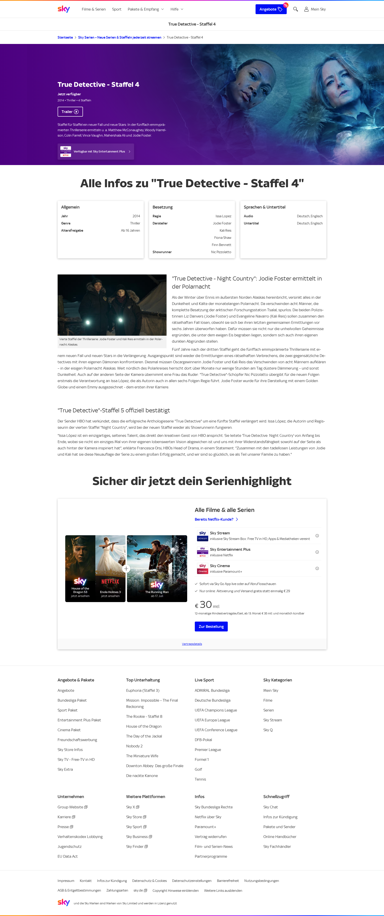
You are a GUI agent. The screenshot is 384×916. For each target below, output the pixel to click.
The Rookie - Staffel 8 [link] (144, 716)
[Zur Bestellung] (126, 568)
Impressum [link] (66, 881)
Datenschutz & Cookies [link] (149, 881)
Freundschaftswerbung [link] (77, 740)
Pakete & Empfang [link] (143, 9)
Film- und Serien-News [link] (214, 846)
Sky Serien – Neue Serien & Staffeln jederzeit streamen (119, 37)
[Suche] (295, 9)
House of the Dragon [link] (144, 726)
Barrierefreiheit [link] (228, 881)
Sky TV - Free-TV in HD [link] (76, 759)
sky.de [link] (138, 890)
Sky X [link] (130, 807)
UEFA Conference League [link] (216, 730)
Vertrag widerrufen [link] (211, 836)
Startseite (65, 37)
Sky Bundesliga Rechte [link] (214, 807)
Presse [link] (63, 827)
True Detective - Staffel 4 (185, 37)
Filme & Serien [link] (94, 9)
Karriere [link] (64, 817)
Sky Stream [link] (272, 720)
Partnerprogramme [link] (211, 856)
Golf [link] (198, 769)
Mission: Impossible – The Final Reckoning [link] (152, 703)
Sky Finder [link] (134, 846)
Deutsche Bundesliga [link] (212, 700)
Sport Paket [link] (68, 710)
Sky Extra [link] (65, 769)
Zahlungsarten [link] (117, 890)
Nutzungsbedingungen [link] (261, 881)
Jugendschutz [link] (70, 846)
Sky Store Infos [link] (70, 749)
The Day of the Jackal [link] (144, 736)
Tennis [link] (200, 779)
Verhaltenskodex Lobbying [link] (80, 836)
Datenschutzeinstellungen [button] (192, 881)
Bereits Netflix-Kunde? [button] (214, 519)
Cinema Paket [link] (69, 730)
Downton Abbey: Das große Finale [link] (154, 766)
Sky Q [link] (268, 730)
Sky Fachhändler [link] (277, 846)
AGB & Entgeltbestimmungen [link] (79, 890)
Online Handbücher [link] (279, 836)
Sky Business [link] (137, 836)
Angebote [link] (268, 9)
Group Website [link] (70, 807)
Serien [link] (268, 710)
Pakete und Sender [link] (279, 827)
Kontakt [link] (86, 881)
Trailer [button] (67, 111)
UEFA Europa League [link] (212, 720)
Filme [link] (267, 700)
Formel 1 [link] (202, 759)
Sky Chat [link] (270, 807)
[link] (64, 9)
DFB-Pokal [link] (203, 740)
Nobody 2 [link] (134, 746)
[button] (258, 536)
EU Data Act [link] (68, 856)
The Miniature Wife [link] (142, 756)
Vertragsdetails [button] (192, 644)
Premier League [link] (208, 749)
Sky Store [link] (134, 817)
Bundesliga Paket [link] (72, 700)
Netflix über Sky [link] (208, 817)
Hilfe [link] (174, 9)
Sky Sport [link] (134, 827)
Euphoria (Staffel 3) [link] (142, 690)
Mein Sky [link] (270, 690)
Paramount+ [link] (205, 827)
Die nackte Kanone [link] (142, 775)
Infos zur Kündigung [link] (280, 817)
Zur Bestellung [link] (211, 626)
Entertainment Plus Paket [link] (79, 720)
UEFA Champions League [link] (216, 710)
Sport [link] (116, 9)
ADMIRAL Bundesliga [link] (212, 690)
